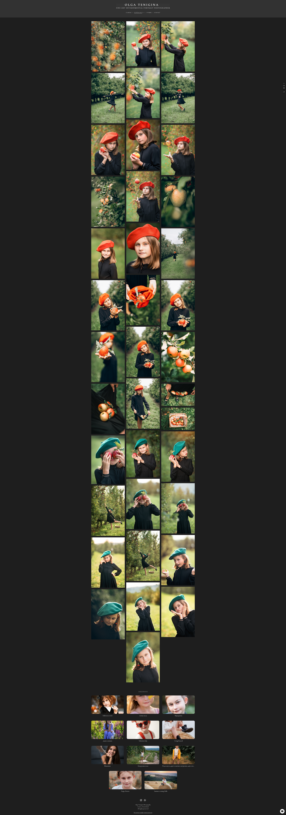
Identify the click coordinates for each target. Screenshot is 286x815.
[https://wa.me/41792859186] (145, 800)
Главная (128, 12)
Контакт (157, 12)
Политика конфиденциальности (143, 812)
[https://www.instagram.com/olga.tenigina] (141, 800)
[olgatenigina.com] (143, 6)
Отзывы (148, 12)
